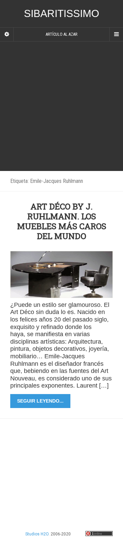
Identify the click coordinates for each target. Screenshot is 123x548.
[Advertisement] (61, 106)
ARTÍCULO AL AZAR (61, 34)
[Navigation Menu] (116, 34)
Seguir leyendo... (40, 401)
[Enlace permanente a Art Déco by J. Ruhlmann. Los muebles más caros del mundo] (61, 274)
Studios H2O (37, 534)
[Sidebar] (7, 34)
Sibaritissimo (61, 13)
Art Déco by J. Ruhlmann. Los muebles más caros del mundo (61, 221)
